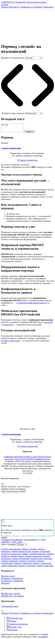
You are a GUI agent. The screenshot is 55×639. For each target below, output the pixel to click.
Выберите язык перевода (13, 113)
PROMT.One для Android (12, 596)
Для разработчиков (9, 606)
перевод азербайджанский (34, 554)
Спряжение (31, 7)
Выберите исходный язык (13, 58)
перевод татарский (9, 561)
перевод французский (21, 551)
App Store (48, 322)
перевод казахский (33, 556)
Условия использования (12, 540)
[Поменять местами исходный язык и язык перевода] (27, 111)
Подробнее (43, 637)
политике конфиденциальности (32, 303)
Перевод (5, 7)
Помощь (12, 621)
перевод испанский (41, 551)
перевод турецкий (27, 561)
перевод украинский (41, 563)
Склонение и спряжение (12, 581)
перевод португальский (41, 558)
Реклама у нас (15, 627)
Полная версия (31, 540)
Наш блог (5, 583)
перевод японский (45, 566)
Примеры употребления (12, 578)
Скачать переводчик (11, 148)
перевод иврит (17, 556)
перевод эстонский (27, 566)
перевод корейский (20, 558)
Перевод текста (8, 576)
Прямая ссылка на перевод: (13, 489)
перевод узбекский (22, 563)
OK (2, 634)
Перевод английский (10, 549)
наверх (4, 537)
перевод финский (9, 566)
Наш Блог (13, 630)
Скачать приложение (18, 624)
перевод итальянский (11, 554)
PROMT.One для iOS (10, 593)
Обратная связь (16, 618)
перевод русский (29, 549)
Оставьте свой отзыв (10, 341)
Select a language (8, 544)
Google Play (8, 325)
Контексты (14, 7)
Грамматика (48, 7)
